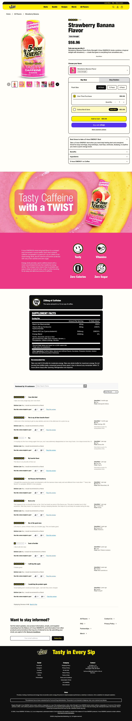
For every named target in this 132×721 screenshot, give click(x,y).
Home (8, 14)
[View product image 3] (29, 84)
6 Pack (122, 87)
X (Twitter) (39, 672)
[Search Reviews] (85, 386)
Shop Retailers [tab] (114, 80)
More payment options (99, 129)
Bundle (54, 7)
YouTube (39, 670)
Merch (74, 7)
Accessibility (66, 682)
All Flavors (84, 7)
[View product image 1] (15, 84)
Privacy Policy (66, 668)
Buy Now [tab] (84, 80)
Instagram (39, 668)
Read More (99, 56)
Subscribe (57, 638)
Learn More (107, 3)
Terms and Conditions (66, 677)
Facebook (39, 665)
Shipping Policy (66, 665)
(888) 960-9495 (93, 671)
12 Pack (112, 87)
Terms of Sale (66, 675)
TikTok (39, 675)
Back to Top (33, 604)
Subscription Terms (66, 680)
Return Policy (66, 672)
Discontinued (66, 684)
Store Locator (119, 3)
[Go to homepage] (18, 7)
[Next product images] (57, 84)
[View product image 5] (44, 84)
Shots (45, 7)
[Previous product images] (8, 84)
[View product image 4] (37, 84)
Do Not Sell (66, 670)
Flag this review (51, 409)
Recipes (64, 7)
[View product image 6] (51, 84)
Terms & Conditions (33, 632)
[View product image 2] (22, 84)
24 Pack (101, 87)
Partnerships (39, 677)
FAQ (113, 3)
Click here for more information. (66, 713)
